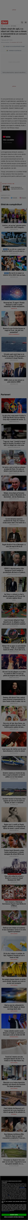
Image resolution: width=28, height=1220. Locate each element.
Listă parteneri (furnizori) (5, 1211)
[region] (14, 1198)
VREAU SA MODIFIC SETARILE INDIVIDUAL (14, 1217)
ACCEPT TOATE (14, 1214)
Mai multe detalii (22, 1187)
